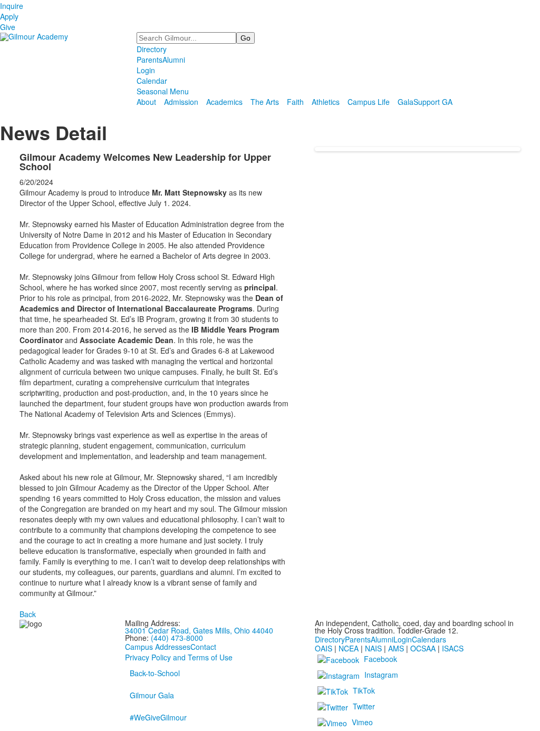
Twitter (364, 706)
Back (28, 614)
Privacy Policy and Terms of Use (179, 657)
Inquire (11, 6)
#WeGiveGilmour (158, 717)
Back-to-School (155, 673)
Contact (203, 646)
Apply (9, 16)
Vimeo (362, 722)
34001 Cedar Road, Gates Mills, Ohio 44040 (199, 630)
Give (7, 27)
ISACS (453, 648)
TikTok (364, 690)
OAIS (323, 648)
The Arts (264, 101)
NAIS (373, 648)
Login (146, 70)
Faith (295, 101)
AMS (396, 648)
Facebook (380, 659)
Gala (405, 101)
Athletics (326, 101)
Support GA (432, 101)
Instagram (381, 674)
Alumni (173, 59)
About (146, 101)
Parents (149, 59)
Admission (181, 101)
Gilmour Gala (152, 695)
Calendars (429, 639)
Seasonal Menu (163, 91)
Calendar (152, 80)
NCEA (349, 648)
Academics (224, 101)
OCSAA (423, 648)
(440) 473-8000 (177, 637)
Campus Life (369, 101)
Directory (152, 49)
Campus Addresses (157, 646)
